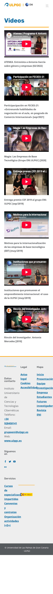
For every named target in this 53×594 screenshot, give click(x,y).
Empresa (42, 392)
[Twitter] (10, 461)
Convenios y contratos (10, 508)
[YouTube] (14, 461)
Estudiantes (43, 397)
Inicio (40, 374)
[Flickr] (5, 467)
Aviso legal (23, 376)
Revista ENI (41, 412)
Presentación (43, 379)
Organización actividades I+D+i (10, 521)
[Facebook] (5, 461)
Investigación (43, 388)
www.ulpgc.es (13, 440)
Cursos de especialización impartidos (10, 492)
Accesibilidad (26, 387)
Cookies (25, 383)
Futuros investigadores (43, 403)
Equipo (41, 383)
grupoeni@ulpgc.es (16, 432)
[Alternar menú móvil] (47, 5)
